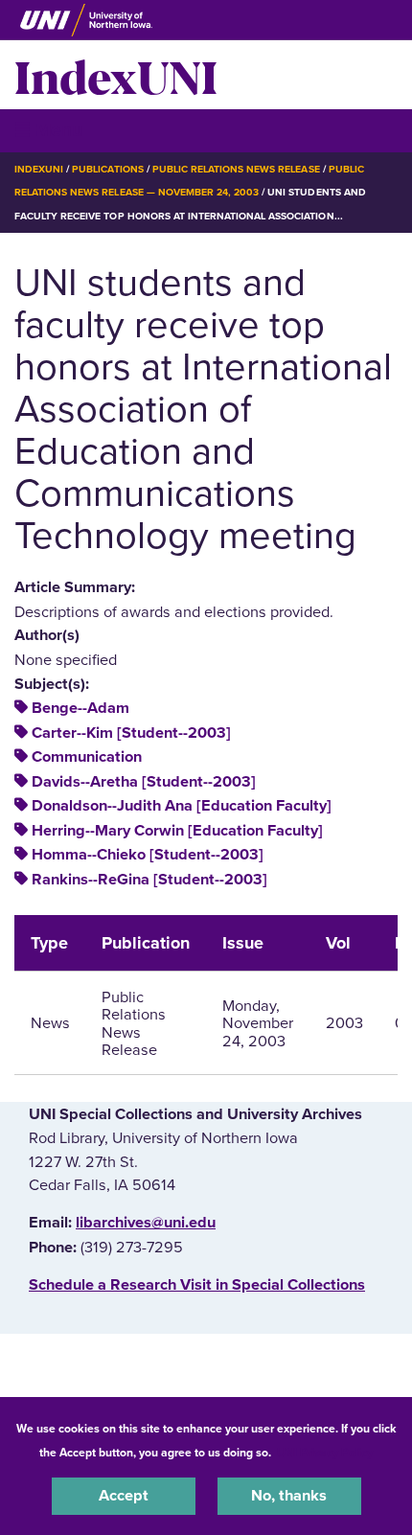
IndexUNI (115, 74)
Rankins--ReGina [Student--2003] (149, 879)
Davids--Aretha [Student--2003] (144, 781)
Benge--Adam (80, 708)
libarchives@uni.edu (146, 1222)
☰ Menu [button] (48, 130)
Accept (124, 1495)
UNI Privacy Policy (325, 1452)
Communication (87, 757)
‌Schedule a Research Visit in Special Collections (197, 1284)
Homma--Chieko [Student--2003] (147, 854)
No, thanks (289, 1495)
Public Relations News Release (236, 169)
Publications (107, 169)
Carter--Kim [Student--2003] (131, 733)
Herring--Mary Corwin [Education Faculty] (177, 830)
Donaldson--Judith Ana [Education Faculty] (182, 805)
